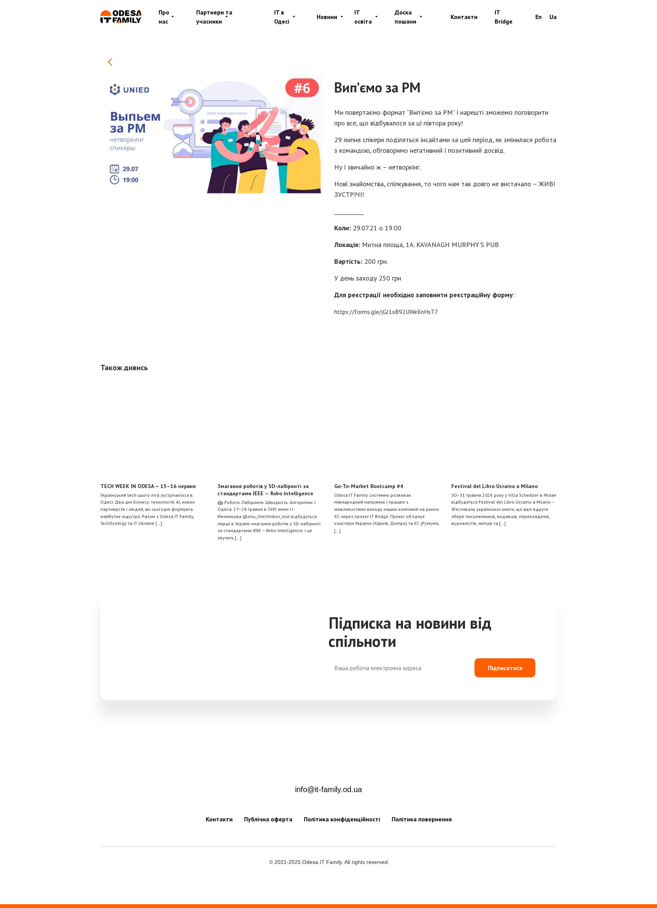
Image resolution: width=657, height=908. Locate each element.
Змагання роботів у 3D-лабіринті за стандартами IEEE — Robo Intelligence (265, 490)
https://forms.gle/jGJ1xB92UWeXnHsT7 (386, 311)
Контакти (464, 17)
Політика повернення (422, 819)
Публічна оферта (268, 819)
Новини (327, 17)
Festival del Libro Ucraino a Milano (494, 486)
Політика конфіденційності (342, 819)
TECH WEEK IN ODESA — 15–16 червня (148, 486)
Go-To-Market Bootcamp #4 (368, 486)
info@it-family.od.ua (328, 789)
